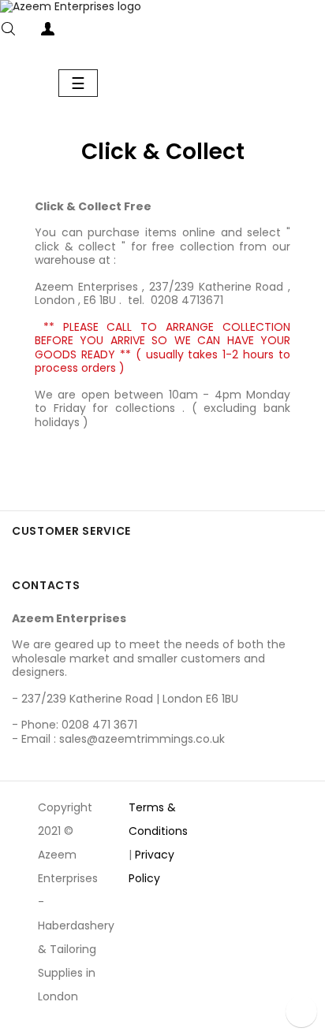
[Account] (47, 32)
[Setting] (79, 32)
